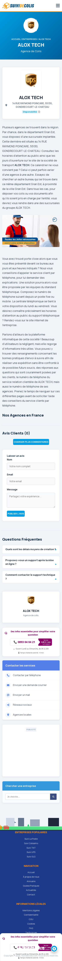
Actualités (31, 890)
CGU (31, 919)
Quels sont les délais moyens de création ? (30, 549)
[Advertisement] (31, 753)
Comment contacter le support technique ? (30, 576)
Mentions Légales (31, 910)
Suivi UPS (31, 852)
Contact (31, 894)
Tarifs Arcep (31, 932)
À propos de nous (31, 876)
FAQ (31, 928)
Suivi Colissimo (31, 843)
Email (10, 474)
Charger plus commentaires (31, 442)
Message (12, 489)
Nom (9, 459)
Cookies (31, 923)
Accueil (15, 39)
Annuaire (31, 881)
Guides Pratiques (31, 885)
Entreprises (29, 39)
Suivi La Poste (31, 839)
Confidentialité (31, 914)
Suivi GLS (31, 856)
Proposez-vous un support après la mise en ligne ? (29, 562)
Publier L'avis (16, 513)
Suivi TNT (31, 847)
